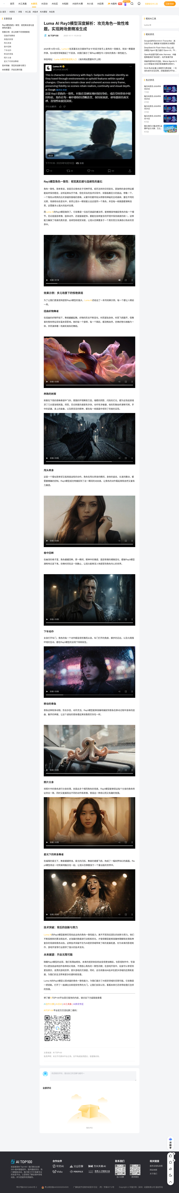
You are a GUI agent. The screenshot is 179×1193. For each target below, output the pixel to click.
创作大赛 (50, 1003)
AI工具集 (22, 3)
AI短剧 (65, 3)
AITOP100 (48, 1010)
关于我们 (153, 1173)
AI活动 (44, 3)
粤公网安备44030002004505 (57, 1187)
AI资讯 (34, 3)
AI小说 (90, 3)
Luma (64, 48)
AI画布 (114, 3)
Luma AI (50, 211)
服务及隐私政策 (156, 1165)
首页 (12, 3)
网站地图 (153, 1169)
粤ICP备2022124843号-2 (26, 1187)
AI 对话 (125, 3)
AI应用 (100, 3)
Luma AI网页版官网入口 (65, 59)
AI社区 (55, 3)
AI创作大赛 (77, 3)
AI (68, 48)
